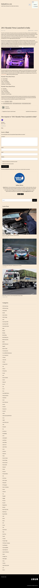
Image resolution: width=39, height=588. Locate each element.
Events (3, 379)
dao (3, 366)
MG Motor (4, 478)
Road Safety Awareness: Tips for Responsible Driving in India (12, 295)
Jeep (3, 424)
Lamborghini (4, 437)
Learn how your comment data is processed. (22, 169)
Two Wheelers (4, 545)
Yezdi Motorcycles (5, 565)
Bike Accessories (5, 339)
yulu (3, 567)
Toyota (3, 536)
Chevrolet (4, 359)
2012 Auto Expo (5, 306)
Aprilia (3, 312)
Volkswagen (4, 558)
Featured (4, 382)
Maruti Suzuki (4, 462)
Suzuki (3, 525)
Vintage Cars (4, 556)
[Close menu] (33, 2)
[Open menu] (30, 5)
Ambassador (4, 310)
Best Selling (4, 335)
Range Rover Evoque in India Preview (8, 111)
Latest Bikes (4, 442)
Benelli (3, 330)
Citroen (3, 361)
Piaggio (3, 498)
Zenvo (3, 569)
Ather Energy (4, 317)
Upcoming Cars (5, 549)
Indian (3, 413)
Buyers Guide (4, 348)
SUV (3, 522)
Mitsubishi (4, 482)
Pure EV (3, 502)
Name (2, 147)
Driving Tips (4, 370)
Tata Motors (4, 529)
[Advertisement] (19, 17)
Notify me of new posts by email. (8, 163)
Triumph (3, 538)
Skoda (3, 518)
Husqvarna (4, 408)
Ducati (3, 373)
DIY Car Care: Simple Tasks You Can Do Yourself (10, 235)
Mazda (3, 469)
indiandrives (7, 108)
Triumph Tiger (4, 540)
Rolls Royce (4, 511)
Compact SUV (4, 364)
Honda (3, 404)
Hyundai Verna (3, 74)
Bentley (3, 332)
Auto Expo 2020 (5, 323)
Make (3, 455)
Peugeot (3, 496)
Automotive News (5, 326)
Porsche (3, 500)
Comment (3, 136)
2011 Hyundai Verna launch (17, 103)
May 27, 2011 (3, 123)
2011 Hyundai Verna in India (7, 103)
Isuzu (3, 417)
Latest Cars (4, 444)
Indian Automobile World (6, 415)
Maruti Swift (4, 464)
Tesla (3, 531)
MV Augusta (4, 484)
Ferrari (3, 384)
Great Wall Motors (5, 393)
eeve (3, 375)
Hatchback (4, 397)
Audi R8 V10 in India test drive (31, 111)
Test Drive (4, 534)
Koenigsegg (4, 433)
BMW (3, 341)
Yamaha (3, 563)
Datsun (3, 368)
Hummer (4, 406)
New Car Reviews (5, 487)
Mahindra (4, 453)
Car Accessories (5, 350)
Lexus (3, 449)
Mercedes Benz (5, 473)
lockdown (4, 451)
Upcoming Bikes (5, 547)
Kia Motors (4, 431)
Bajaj (3, 328)
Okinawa (4, 491)
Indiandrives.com (6, 4)
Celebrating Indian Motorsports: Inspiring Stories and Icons (11, 265)
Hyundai (3, 411)
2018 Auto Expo (5, 308)
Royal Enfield (4, 513)
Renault (3, 507)
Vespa (3, 554)
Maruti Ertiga (4, 460)
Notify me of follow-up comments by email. (9, 161)
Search (34, 200)
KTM (3, 435)
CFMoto (3, 357)
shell (3, 516)
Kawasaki (4, 426)
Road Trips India (5, 509)
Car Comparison (5, 355)
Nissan (3, 489)
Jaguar (3, 420)
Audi (3, 319)
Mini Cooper (4, 480)
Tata (3, 527)
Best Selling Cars (5, 337)
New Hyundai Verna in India (26, 103)
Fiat (3, 386)
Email (2, 152)
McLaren (4, 471)
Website (2, 156)
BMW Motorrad (5, 344)
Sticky (11, 101)
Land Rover (4, 440)
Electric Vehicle (5, 377)
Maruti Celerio (5, 458)
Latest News (7, 101)
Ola (3, 493)
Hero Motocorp (5, 402)
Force (3, 388)
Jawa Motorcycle (5, 422)
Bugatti (3, 346)
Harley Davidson (5, 395)
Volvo (3, 560)
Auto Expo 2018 (5, 321)
